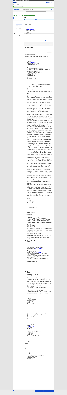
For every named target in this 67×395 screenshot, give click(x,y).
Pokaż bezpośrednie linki (19, 24)
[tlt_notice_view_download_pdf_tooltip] (25, 44)
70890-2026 (36, 19)
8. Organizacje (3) (16, 37)
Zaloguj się (48, 2)
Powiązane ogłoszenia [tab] (16, 19)
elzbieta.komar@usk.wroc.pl (30, 29)
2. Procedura (16, 33)
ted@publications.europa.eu (32, 337)
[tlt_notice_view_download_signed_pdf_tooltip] (45, 40)
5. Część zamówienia (17, 35)
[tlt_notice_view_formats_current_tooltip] (51, 52)
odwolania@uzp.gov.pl (31, 326)
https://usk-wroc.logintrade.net (38, 248)
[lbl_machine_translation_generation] (33, 47)
